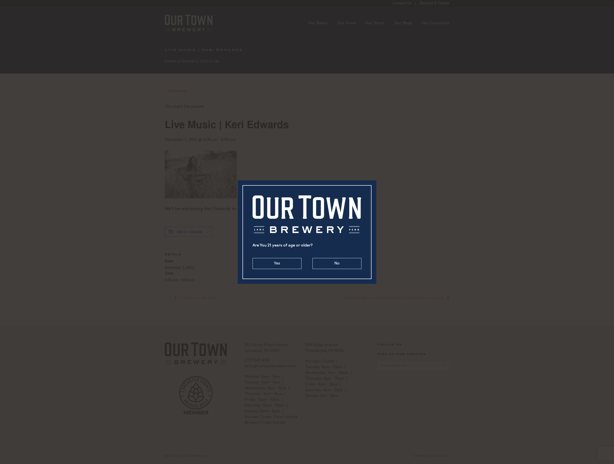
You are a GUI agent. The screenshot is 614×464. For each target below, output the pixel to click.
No (337, 263)
